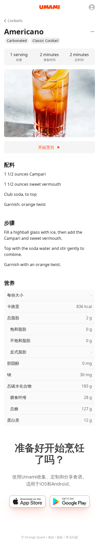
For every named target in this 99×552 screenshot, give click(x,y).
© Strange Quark (33, 537)
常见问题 (72, 537)
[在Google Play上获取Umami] (70, 501)
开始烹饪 (46, 147)
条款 (51, 537)
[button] (17, 41)
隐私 (60, 537)
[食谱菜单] (92, 31)
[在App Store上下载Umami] (27, 501)
